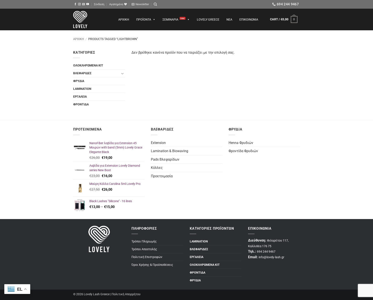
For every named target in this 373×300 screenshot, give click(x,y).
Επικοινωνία (248, 19)
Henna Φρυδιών (241, 143)
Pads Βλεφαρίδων (165, 159)
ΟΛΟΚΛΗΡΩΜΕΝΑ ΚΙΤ (88, 65)
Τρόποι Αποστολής (144, 249)
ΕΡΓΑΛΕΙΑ (80, 96)
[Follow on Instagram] (79, 4)
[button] (99, 4)
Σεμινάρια (174, 19)
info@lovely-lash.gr (271, 257)
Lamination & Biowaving (169, 151)
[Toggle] (122, 73)
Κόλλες (157, 168)
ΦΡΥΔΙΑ (78, 81)
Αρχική (123, 19)
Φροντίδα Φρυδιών (243, 151)
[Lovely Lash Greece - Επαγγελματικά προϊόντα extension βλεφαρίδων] (91, 19)
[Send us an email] (83, 4)
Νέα (229, 19)
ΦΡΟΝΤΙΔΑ (81, 104)
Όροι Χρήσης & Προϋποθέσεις (152, 265)
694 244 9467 (266, 251)
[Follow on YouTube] (87, 4)
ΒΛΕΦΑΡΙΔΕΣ (82, 73)
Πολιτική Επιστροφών (146, 257)
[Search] (155, 4)
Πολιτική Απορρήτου (126, 294)
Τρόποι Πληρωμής (144, 241)
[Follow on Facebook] (75, 4)
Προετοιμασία (162, 176)
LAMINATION (82, 89)
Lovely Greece (208, 19)
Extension (158, 143)
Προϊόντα (143, 19)
